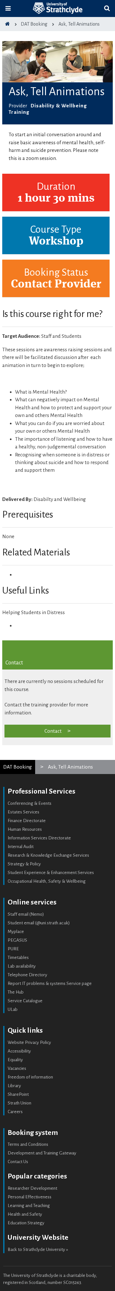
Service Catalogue (25, 1000)
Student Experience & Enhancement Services (51, 872)
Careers (15, 1111)
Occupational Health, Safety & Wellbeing (47, 881)
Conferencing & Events (29, 803)
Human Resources (25, 829)
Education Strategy (26, 1222)
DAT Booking (17, 767)
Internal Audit (21, 846)
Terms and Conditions (28, 1144)
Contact (53, 731)
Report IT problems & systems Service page (50, 983)
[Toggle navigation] (8, 8)
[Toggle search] (107, 8)
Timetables (18, 957)
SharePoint (18, 1094)
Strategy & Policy (24, 864)
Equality (15, 1059)
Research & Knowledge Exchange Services (48, 855)
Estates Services (23, 812)
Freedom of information (30, 1077)
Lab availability (22, 966)
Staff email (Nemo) (26, 914)
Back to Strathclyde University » (38, 1249)
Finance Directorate (27, 820)
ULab (13, 1009)
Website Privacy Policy (29, 1042)
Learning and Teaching (29, 1205)
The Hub (16, 992)
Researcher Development (32, 1188)
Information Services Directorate (39, 838)
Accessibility (19, 1051)
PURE (13, 948)
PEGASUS (17, 940)
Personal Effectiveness (29, 1197)
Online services (32, 902)
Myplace (16, 931)
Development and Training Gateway (42, 1153)
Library (14, 1085)
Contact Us (18, 1161)
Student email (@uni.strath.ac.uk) (39, 922)
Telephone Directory (27, 974)
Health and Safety (25, 1214)
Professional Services (41, 791)
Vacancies (17, 1068)
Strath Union (19, 1103)
